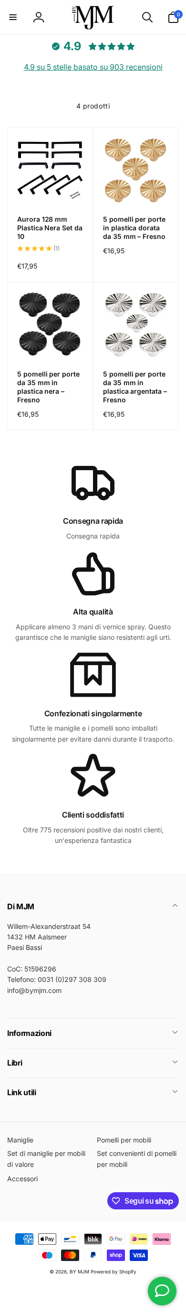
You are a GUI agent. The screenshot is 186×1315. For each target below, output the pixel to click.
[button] (12, 17)
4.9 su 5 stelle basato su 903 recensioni (93, 67)
